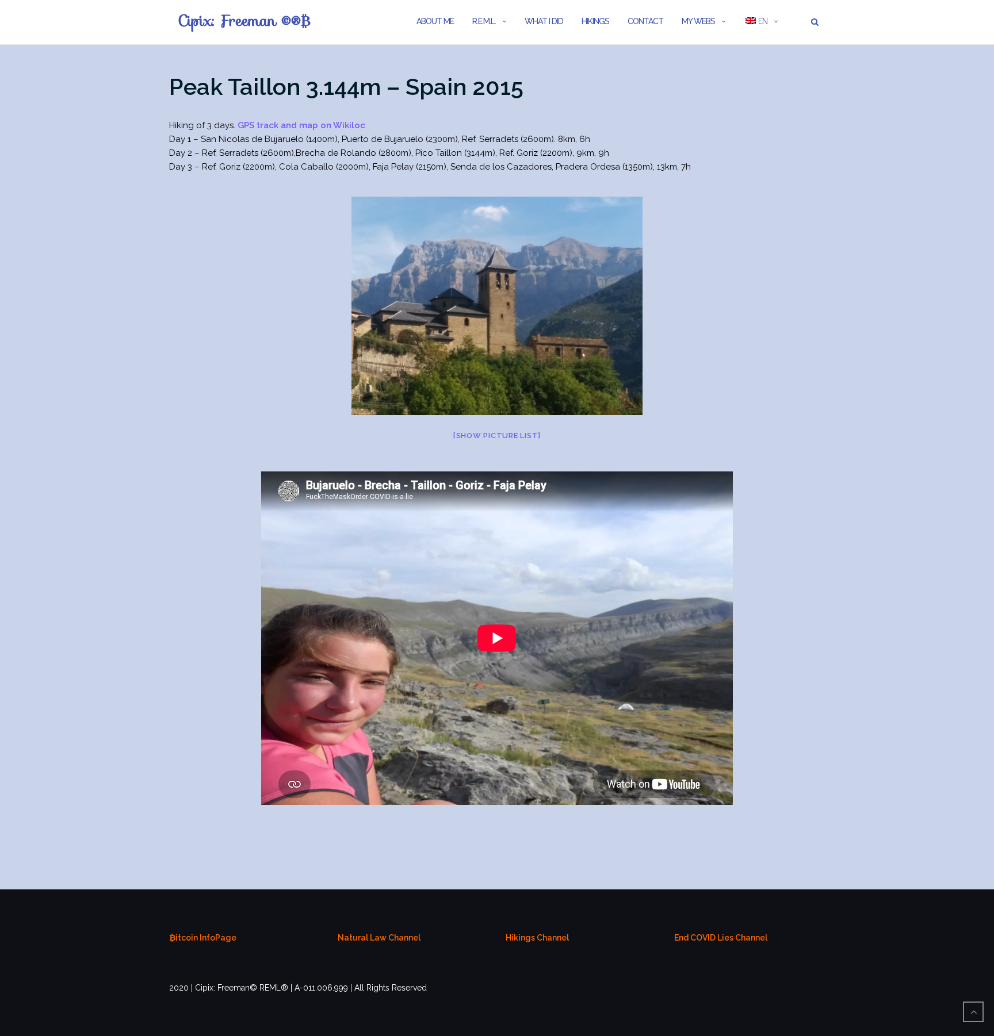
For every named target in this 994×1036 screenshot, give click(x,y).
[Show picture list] (497, 435)
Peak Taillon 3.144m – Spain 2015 (346, 86)
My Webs (698, 21)
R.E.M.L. (484, 21)
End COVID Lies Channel (720, 937)
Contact (645, 21)
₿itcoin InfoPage (202, 937)
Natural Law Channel (379, 937)
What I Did (544, 21)
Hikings (595, 21)
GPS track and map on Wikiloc (301, 125)
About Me (435, 21)
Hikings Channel (537, 937)
